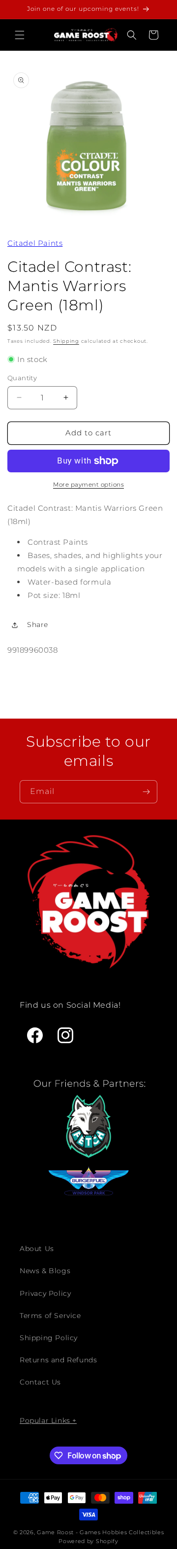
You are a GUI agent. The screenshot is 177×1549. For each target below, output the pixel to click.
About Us (37, 1248)
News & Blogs (45, 1270)
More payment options (88, 484)
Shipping (66, 341)
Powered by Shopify (88, 1541)
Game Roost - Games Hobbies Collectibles (100, 1532)
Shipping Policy (49, 1337)
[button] (19, 35)
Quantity (22, 378)
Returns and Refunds (58, 1359)
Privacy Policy (45, 1293)
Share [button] (37, 624)
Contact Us (40, 1382)
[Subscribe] (146, 791)
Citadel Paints (34, 243)
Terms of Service (50, 1315)
